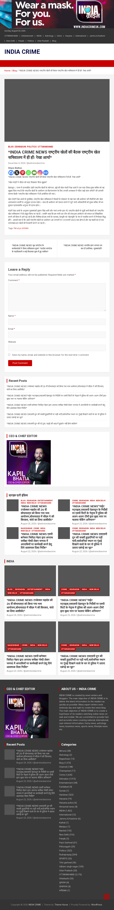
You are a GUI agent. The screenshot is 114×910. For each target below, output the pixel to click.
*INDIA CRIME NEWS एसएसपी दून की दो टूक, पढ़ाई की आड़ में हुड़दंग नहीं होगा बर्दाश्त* (42, 423)
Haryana (68, 36)
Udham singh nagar (68, 866)
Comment (14, 280)
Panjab (21, 41)
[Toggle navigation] (8, 63)
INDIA (39, 36)
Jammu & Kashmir (97, 36)
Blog (54, 41)
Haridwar (63, 794)
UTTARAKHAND (11, 36)
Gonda (62, 790)
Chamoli (63, 766)
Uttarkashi (64, 878)
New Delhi (10, 41)
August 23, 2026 (79, 523)
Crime (59, 36)
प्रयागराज (63, 886)
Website (12, 342)
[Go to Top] (107, 897)
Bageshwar (26, 528)
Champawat (65, 770)
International (81, 36)
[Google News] (45, 172)
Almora (62, 751)
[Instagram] (40, 172)
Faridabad (64, 786)
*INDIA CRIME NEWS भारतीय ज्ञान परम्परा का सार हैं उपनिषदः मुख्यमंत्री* (83, 247)
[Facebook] (11, 172)
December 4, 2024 (16, 163)
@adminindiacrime (36, 163)
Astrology (49, 36)
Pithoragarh (65, 846)
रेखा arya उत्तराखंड (21, 228)
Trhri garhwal (65, 862)
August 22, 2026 (28, 551)
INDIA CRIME (22, 51)
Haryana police (66, 802)
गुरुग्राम (62, 882)
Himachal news (66, 806)
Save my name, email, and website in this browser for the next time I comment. (50, 355)
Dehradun (20, 147)
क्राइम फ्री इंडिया (18, 495)
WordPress (96, 904)
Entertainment (27, 36)
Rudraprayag (65, 854)
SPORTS (63, 858)
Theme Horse (61, 904)
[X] (16, 172)
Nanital (62, 830)
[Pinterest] (22, 172)
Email (11, 329)
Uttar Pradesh (43, 41)
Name (12, 316)
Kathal (62, 822)
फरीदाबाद (63, 890)
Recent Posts (16, 744)
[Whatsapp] (28, 172)
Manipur (63, 826)
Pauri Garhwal (66, 842)
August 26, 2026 (28, 523)
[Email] (34, 172)
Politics (31, 41)
